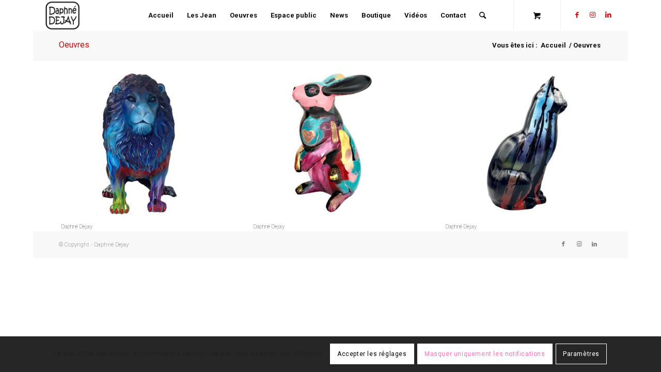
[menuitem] (160, 15)
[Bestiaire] (138, 144)
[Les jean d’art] (330, 144)
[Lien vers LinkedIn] (608, 15)
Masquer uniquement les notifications (484, 354)
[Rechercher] (483, 15)
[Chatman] (522, 144)
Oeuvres (74, 45)
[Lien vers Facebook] (577, 15)
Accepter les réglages (372, 354)
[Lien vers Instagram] (593, 15)
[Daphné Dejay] (63, 15)
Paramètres (581, 354)
